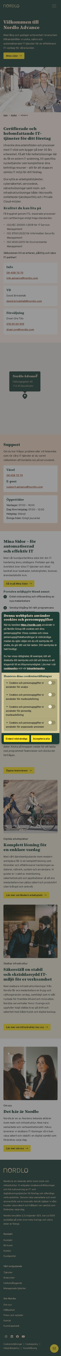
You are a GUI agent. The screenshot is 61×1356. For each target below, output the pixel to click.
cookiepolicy (11, 668)
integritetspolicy (36, 668)
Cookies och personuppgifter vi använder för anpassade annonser (25, 724)
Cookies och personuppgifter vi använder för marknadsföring (25, 696)
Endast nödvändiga (17, 738)
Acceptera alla (41, 738)
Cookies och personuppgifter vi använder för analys (25, 684)
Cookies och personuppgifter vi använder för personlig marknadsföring (25, 710)
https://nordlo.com (31, 624)
